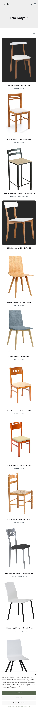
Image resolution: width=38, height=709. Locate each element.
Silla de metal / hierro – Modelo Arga (19, 628)
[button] (35, 674)
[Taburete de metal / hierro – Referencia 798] (19, 168)
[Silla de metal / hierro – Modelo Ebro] (19, 657)
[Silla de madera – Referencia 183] (19, 440)
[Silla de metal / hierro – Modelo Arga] (19, 602)
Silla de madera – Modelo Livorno (19, 302)
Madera (16, 88)
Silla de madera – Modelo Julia (19, 85)
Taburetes (25, 196)
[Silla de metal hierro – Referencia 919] (19, 548)
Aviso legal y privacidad (24, 706)
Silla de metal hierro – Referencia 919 (19, 574)
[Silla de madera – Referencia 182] (19, 385)
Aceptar (19, 693)
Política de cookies (12, 706)
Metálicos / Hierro (15, 196)
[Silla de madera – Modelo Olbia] (19, 331)
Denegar (19, 698)
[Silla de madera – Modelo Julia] (19, 60)
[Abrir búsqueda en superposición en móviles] (31, 4)
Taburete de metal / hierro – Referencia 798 (19, 194)
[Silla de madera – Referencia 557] (19, 114)
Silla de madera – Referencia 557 (19, 139)
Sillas (22, 88)
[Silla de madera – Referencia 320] (19, 494)
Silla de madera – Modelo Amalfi (19, 248)
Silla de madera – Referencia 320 (19, 519)
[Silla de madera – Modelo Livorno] (19, 277)
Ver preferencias (19, 703)
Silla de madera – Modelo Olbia (19, 356)
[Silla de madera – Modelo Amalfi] (19, 222)
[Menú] (35, 4)
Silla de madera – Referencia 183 (19, 465)
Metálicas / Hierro (16, 576)
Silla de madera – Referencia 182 (19, 411)
